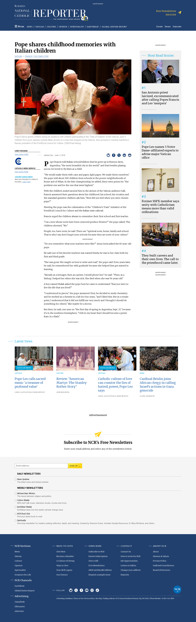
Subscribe (177, 26)
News (30, 27)
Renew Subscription (98, 556)
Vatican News (24, 368)
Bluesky (70, 590)
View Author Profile (21, 154)
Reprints (125, 575)
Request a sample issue (99, 575)
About (156, 551)
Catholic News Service (35, 392)
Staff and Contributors (163, 565)
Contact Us (126, 551)
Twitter (76, 590)
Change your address (131, 570)
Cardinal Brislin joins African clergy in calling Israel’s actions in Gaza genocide (158, 384)
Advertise (19, 611)
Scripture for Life (23, 575)
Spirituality (77, 27)
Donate (159, 26)
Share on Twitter (119, 155)
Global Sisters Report (114, 27)
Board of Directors (161, 570)
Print (129, 155)
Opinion (63, 27)
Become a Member (65, 556)
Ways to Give (62, 565)
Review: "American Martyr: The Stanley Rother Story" (71, 382)
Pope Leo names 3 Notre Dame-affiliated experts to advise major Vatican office (160, 152)
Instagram (92, 590)
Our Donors (62, 575)
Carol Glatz (20, 392)
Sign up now (171, 14)
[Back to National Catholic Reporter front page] (51, 15)
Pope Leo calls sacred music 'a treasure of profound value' (30, 382)
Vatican (39, 27)
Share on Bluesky (108, 155)
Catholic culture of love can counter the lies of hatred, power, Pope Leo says (115, 384)
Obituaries (20, 606)
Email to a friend (124, 155)
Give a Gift (93, 561)
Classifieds (20, 602)
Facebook (81, 590)
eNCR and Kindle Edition (100, 570)
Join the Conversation (24, 177)
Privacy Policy (159, 561)
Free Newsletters (97, 565)
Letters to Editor (128, 565)
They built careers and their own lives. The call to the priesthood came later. (160, 259)
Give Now (60, 551)
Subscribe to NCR (97, 551)
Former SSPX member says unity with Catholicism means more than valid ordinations (160, 206)
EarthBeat (93, 27)
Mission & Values (161, 556)
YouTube (86, 590)
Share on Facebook (113, 155)
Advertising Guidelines (64, 598)
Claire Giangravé (147, 396)
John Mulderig (62, 392)
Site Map (99, 598)
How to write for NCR (131, 556)
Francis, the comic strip (37, 56)
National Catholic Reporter (177, 590)
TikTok (97, 590)
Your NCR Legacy (64, 570)
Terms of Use (78, 598)
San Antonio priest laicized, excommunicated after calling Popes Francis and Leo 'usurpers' (160, 98)
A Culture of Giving (65, 561)
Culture (51, 27)
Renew (168, 26)
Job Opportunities (129, 561)
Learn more (26, 182)
